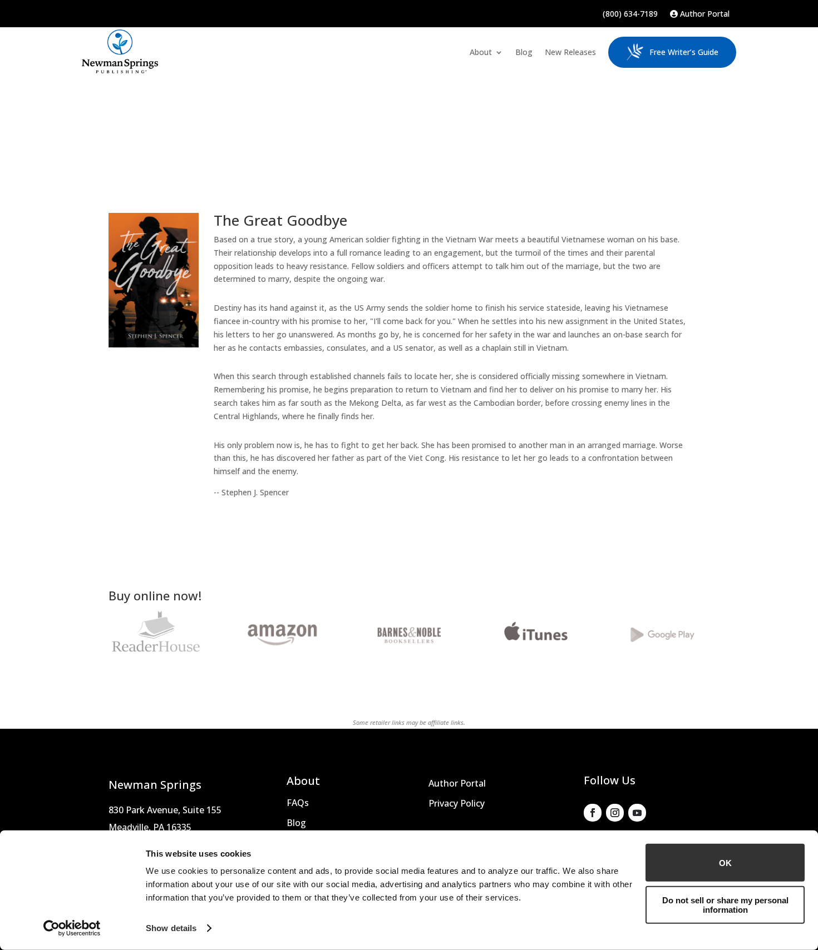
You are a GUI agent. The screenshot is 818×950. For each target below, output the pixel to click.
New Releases (570, 52)
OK (725, 862)
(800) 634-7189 (630, 14)
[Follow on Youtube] (637, 813)
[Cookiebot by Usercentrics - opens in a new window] (72, 928)
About (481, 52)
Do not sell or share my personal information (725, 904)
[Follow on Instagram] (615, 813)
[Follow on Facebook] (593, 813)
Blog (524, 52)
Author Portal (704, 14)
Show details (171, 928)
